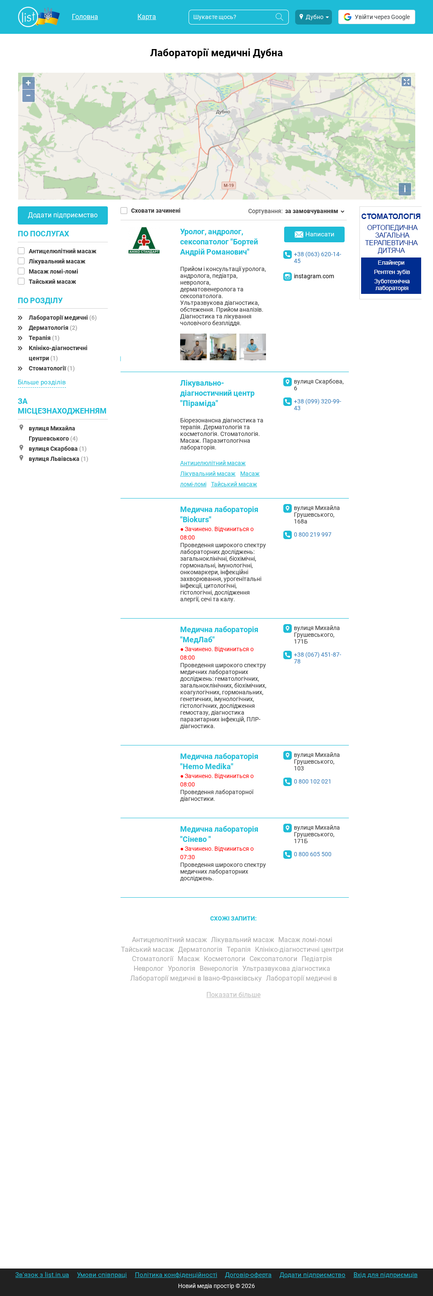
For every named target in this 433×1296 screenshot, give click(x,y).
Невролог (149, 968)
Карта (146, 17)
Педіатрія (317, 959)
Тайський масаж (53, 281)
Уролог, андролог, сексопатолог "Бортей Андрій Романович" (219, 241)
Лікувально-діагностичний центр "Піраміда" (217, 393)
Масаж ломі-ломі (54, 271)
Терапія (44, 337)
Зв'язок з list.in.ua (42, 1275)
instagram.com (314, 276)
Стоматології (52, 368)
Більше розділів (42, 382)
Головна (85, 17)
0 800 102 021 (313, 781)
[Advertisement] (234, 1101)
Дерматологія (53, 327)
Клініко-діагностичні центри (300, 949)
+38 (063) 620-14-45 (317, 257)
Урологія (182, 968)
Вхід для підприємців (386, 1275)
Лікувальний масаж (58, 261)
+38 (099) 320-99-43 (317, 404)
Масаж (189, 959)
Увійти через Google (382, 17)
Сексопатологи (274, 959)
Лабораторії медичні (63, 317)
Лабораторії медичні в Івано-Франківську (196, 978)
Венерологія (220, 968)
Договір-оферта (248, 1275)
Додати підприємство (63, 215)
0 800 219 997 (313, 534)
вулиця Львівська (58, 458)
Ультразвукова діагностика (287, 968)
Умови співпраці (102, 1275)
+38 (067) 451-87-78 (317, 658)
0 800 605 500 (313, 854)
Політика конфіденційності (176, 1275)
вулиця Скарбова (58, 448)
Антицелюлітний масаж (63, 251)
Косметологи (225, 959)
